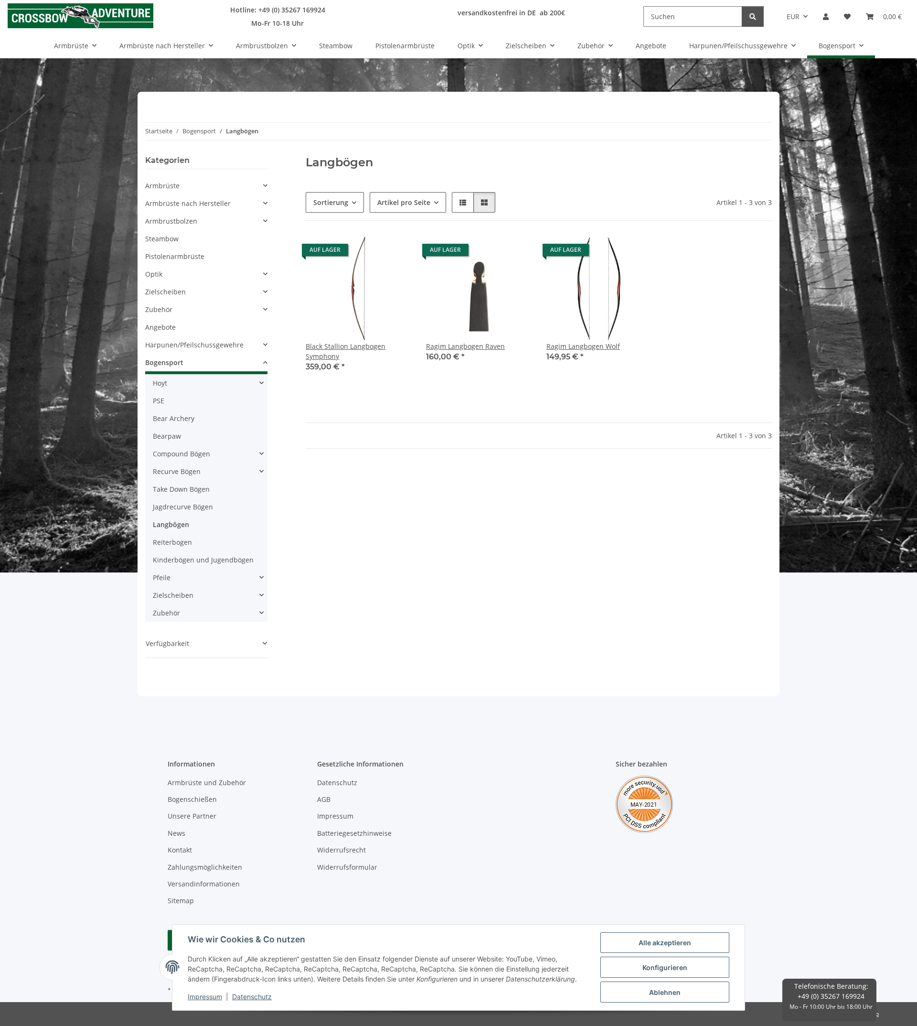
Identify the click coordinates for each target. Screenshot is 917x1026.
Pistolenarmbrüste (174, 256)
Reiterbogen (172, 542)
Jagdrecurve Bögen (183, 506)
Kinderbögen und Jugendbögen (203, 559)
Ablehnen (665, 992)
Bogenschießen (192, 799)
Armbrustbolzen (171, 221)
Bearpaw (167, 436)
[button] (825, 16)
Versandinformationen (204, 883)
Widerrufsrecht (341, 849)
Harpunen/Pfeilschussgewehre (194, 344)
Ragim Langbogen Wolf (583, 346)
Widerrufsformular (347, 867)
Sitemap (181, 900)
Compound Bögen (181, 453)
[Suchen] (753, 16)
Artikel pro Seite (403, 202)
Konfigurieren (664, 967)
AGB (324, 799)
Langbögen (171, 524)
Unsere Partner (192, 816)
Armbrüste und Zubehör (207, 782)
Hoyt (160, 383)
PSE (158, 400)
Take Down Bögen (181, 489)
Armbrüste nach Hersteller (188, 203)
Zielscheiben (165, 291)
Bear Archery (173, 418)
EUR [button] (793, 16)
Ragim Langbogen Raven (465, 346)
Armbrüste (162, 185)
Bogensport (164, 362)
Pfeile (162, 577)
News (176, 833)
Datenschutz (252, 997)
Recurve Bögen (177, 471)
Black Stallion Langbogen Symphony (345, 351)
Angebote (160, 327)
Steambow (162, 238)
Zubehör (158, 309)
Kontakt (180, 849)
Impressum (205, 997)
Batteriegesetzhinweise (354, 833)
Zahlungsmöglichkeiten (205, 867)
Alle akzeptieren (665, 943)
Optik (153, 274)
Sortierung (330, 202)
